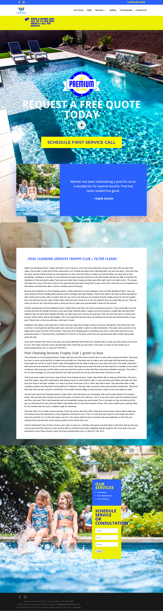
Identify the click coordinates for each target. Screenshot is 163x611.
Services (99, 10)
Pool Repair (102, 492)
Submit (99, 551)
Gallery (112, 10)
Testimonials (126, 10)
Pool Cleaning (102, 499)
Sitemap (77, 607)
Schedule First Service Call (81, 142)
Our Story (79, 10)
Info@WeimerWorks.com (68, 604)
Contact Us (141, 10)
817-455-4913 (137, 2)
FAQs (89, 10)
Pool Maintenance (104, 495)
